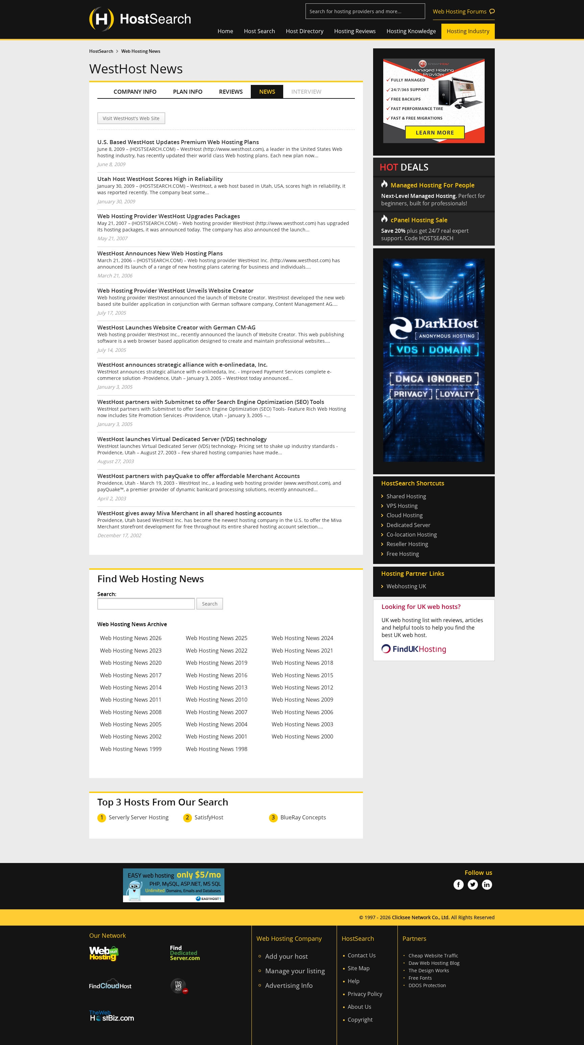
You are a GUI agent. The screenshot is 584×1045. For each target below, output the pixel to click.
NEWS (267, 91)
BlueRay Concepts (303, 817)
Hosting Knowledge (411, 31)
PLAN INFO (187, 91)
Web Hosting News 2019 (216, 662)
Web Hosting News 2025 (216, 638)
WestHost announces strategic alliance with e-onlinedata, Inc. (182, 364)
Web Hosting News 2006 (302, 712)
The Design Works (429, 970)
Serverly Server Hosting (139, 817)
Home (225, 31)
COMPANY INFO (135, 91)
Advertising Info (289, 985)
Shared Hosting (406, 496)
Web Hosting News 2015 (302, 675)
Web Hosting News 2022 (216, 650)
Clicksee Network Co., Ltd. (421, 917)
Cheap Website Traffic (433, 955)
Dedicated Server (409, 525)
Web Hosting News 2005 (131, 724)
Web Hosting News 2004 (216, 724)
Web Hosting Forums (460, 11)
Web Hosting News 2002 (131, 736)
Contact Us (362, 955)
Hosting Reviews (355, 31)
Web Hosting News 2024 (302, 638)
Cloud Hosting (405, 515)
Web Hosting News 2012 (302, 687)
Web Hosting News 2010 (216, 699)
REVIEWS (231, 91)
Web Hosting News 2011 (131, 699)
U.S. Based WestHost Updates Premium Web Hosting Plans (178, 142)
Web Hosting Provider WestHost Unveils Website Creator (175, 290)
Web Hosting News (140, 51)
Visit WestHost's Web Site (131, 118)
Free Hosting (403, 554)
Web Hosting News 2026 (131, 638)
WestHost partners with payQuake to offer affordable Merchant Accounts (198, 476)
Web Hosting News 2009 (302, 699)
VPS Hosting (402, 505)
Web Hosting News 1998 (216, 749)
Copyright (360, 1019)
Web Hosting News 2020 (131, 662)
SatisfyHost (209, 817)
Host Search (259, 31)
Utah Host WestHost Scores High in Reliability (160, 179)
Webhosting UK (406, 586)
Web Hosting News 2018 (302, 662)
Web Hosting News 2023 (131, 650)
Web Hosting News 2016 (216, 675)
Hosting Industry (468, 31)
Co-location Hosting (412, 534)
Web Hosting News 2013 (216, 687)
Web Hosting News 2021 (302, 650)
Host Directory (304, 31)
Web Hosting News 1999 (131, 749)
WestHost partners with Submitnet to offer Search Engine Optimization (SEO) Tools (210, 402)
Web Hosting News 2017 (131, 675)
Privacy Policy (365, 994)
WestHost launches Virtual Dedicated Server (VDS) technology (182, 439)
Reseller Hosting (407, 544)
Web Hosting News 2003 (302, 724)
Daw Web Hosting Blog (434, 963)
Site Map (359, 968)
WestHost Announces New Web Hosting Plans (160, 253)
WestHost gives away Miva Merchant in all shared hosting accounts (189, 513)
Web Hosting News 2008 (131, 712)
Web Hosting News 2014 (131, 687)
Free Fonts (420, 978)
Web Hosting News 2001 (216, 736)
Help (354, 981)
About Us (359, 1006)
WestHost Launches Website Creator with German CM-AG (176, 327)
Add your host (286, 956)
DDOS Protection (427, 985)
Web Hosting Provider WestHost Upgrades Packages (168, 216)
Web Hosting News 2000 (302, 736)
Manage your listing (295, 970)
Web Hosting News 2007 (216, 712)
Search (210, 603)
